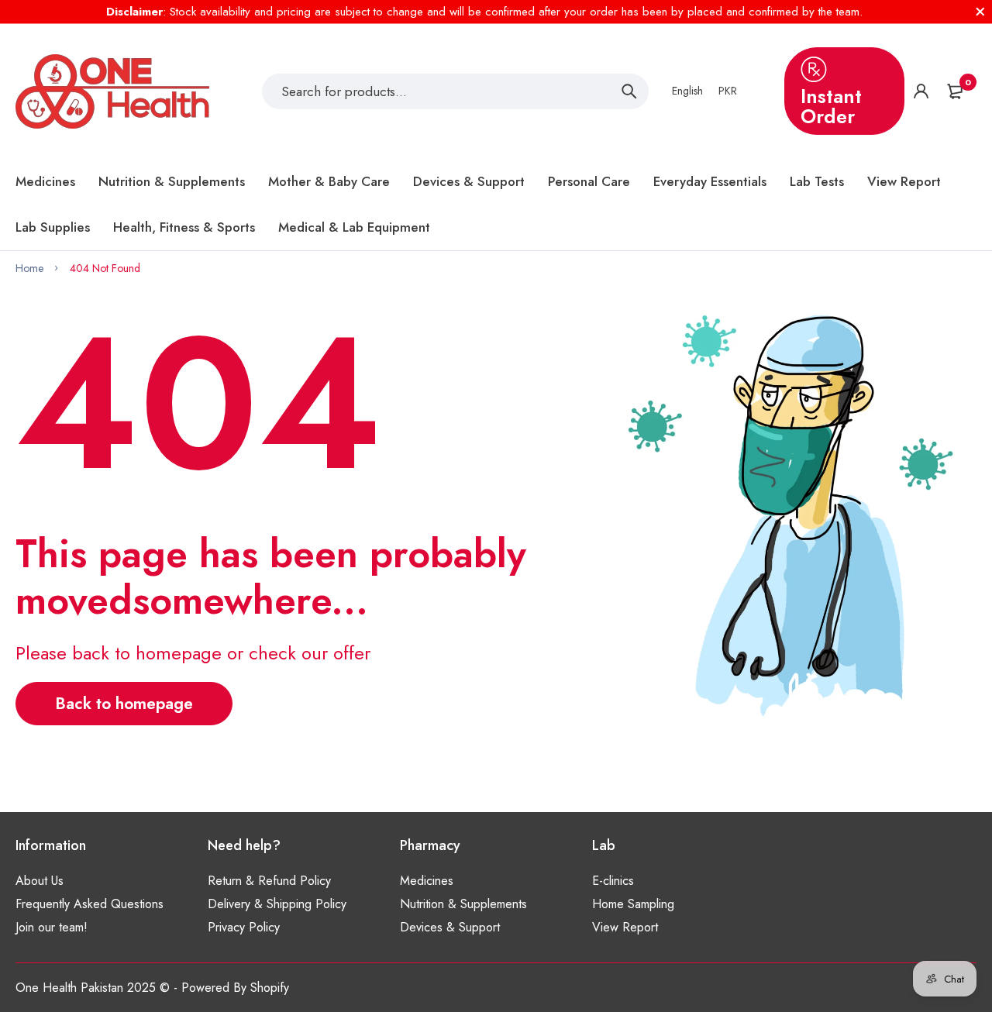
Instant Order (831, 106)
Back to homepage (124, 703)
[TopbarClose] (980, 11)
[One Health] (112, 91)
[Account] (921, 91)
